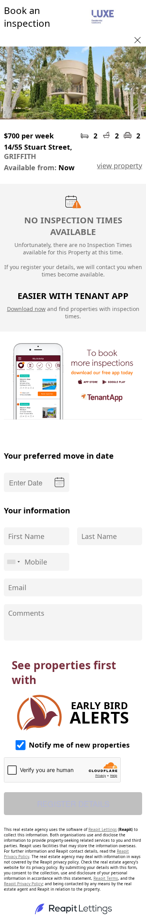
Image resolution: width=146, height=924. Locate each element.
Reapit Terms (105, 878)
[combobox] (13, 561)
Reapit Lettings (102, 829)
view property (119, 165)
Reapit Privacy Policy (23, 883)
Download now (26, 309)
